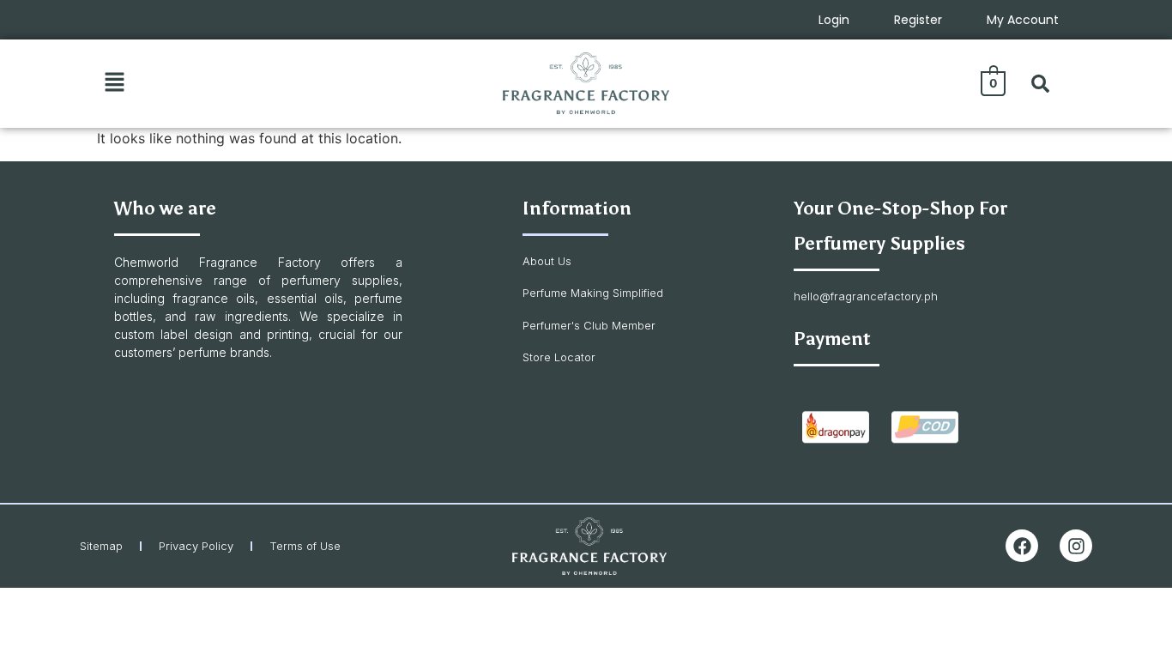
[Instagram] (1076, 545)
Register (918, 19)
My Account (1023, 19)
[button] (114, 82)
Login (834, 19)
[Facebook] (1022, 545)
